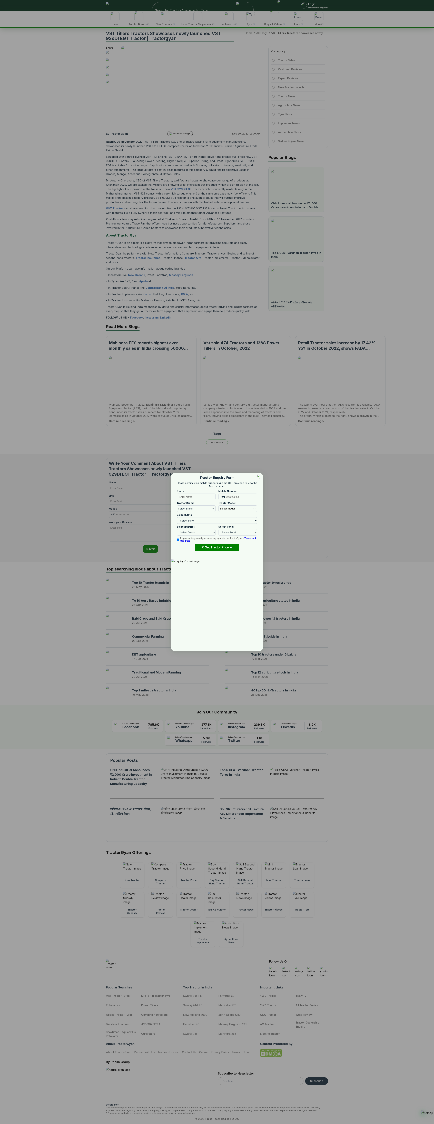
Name (180, 491)
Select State (184, 514)
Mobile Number (227, 491)
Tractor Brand (185, 503)
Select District (185, 526)
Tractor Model (226, 503)
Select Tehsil (226, 526)
